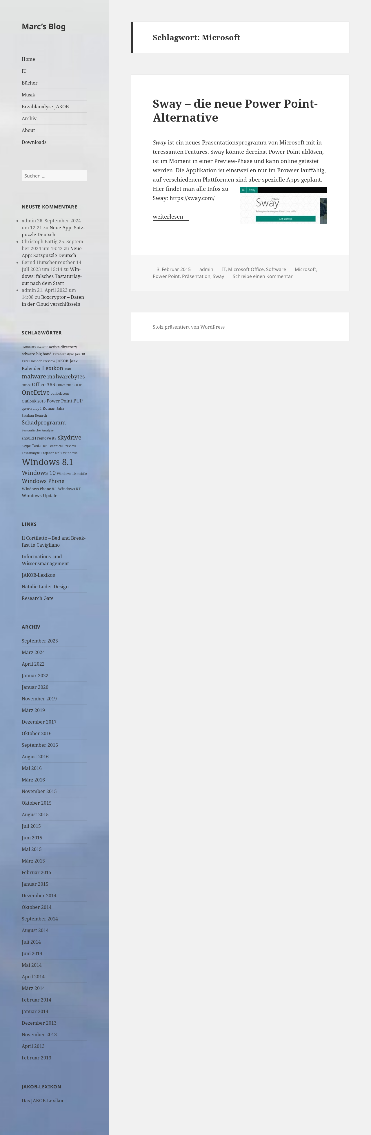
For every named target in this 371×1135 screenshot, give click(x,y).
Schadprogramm (44, 422)
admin (206, 269)
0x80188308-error (35, 347)
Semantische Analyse (38, 430)
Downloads (34, 142)
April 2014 (33, 976)
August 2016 (35, 756)
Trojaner (47, 453)
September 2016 (40, 745)
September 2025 (40, 641)
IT (24, 71)
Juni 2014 (32, 953)
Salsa (60, 409)
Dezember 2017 (39, 722)
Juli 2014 (31, 942)
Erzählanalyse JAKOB (45, 106)
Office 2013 (65, 385)
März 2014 (33, 988)
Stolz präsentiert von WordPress (189, 327)
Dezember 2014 (39, 895)
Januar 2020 (35, 687)
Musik (28, 94)
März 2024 (33, 652)
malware (34, 376)
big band (44, 353)
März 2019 (33, 710)
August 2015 (35, 814)
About (28, 130)
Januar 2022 (35, 675)
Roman (49, 408)
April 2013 (33, 1046)
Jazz (74, 360)
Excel (26, 361)
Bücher (30, 83)
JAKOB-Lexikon (38, 575)
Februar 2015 (36, 872)
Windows (70, 453)
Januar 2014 (35, 1011)
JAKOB (62, 360)
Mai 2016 (32, 768)
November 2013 (39, 1034)
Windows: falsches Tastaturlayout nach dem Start (52, 276)
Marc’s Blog (44, 26)
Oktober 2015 (37, 803)
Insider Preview (43, 361)
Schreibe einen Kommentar (263, 276)
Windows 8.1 (47, 462)
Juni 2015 (32, 837)
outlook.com (60, 393)
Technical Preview (62, 446)
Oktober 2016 (37, 733)
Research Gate (38, 598)
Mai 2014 (32, 965)
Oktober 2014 (37, 907)
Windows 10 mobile (72, 474)
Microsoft (305, 269)
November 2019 (39, 698)
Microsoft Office (246, 269)
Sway (218, 276)
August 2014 (35, 930)
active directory (63, 346)
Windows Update (39, 495)
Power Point (59, 401)
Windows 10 (39, 473)
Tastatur (39, 445)
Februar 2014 (36, 1000)
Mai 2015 (32, 849)
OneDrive (36, 392)
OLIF (78, 385)
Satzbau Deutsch (34, 415)
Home (28, 59)
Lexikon (52, 367)
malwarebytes (66, 376)
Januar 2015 (35, 884)
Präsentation (196, 276)
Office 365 (43, 384)
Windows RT (69, 488)
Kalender (31, 368)
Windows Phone (43, 480)
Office (26, 385)
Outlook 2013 (34, 401)
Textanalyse (31, 453)
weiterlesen (171, 216)
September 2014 (40, 919)
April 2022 (33, 664)
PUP (78, 400)
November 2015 (39, 791)
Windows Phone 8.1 (39, 488)
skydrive (69, 437)
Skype (26, 446)
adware (28, 353)
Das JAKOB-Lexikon (43, 1100)
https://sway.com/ (192, 198)
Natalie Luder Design (45, 586)
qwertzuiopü (31, 409)
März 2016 (33, 780)
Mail (67, 369)
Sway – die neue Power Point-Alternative (235, 110)
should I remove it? (39, 438)
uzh (58, 452)
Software (276, 269)
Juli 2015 (31, 826)
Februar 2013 (36, 1058)
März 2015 (33, 861)
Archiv (29, 118)
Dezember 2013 (39, 1023)
